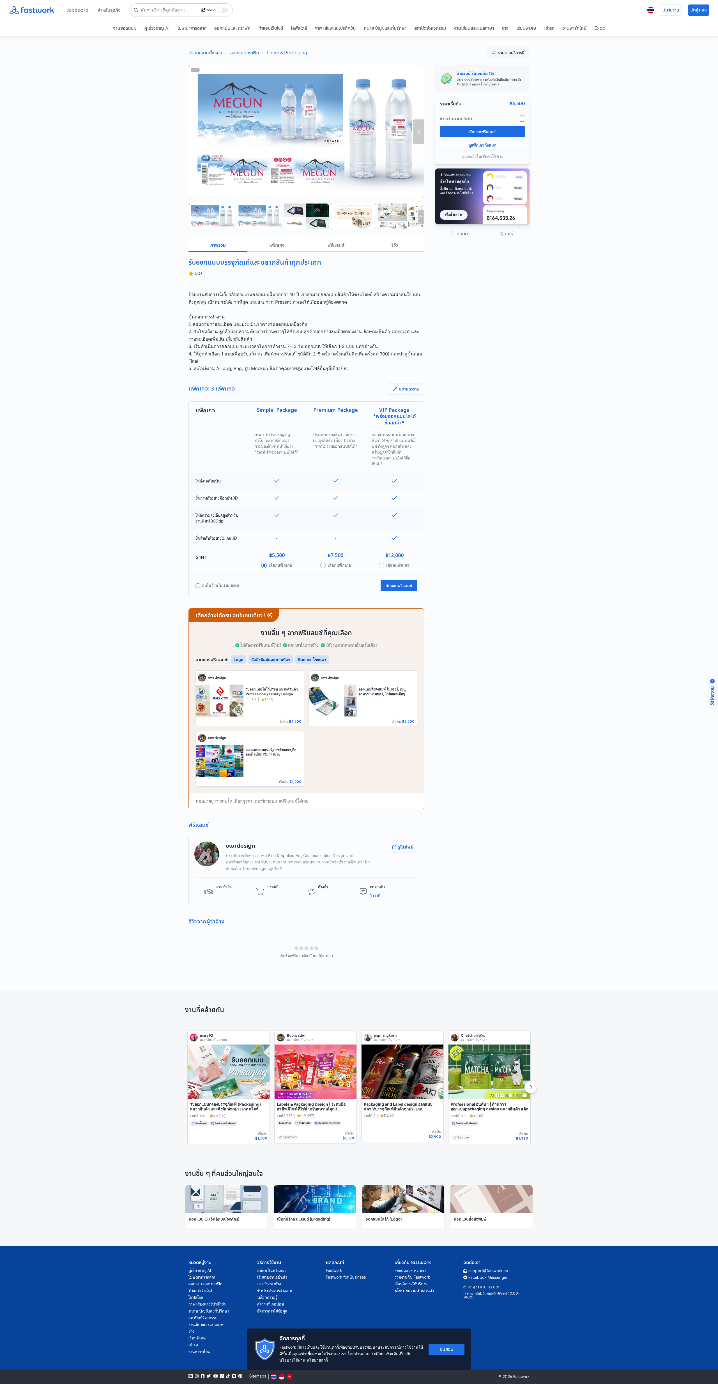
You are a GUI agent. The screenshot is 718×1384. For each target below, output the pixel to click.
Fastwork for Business (346, 1277)
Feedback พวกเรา (410, 1270)
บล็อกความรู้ (267, 1297)
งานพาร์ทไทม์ (574, 28)
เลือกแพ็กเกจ (280, 565)
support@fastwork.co (488, 1271)
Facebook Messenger (488, 1277)
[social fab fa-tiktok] (228, 1376)
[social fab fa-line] (190, 1376)
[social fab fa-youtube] (215, 1376)
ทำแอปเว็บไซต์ (270, 28)
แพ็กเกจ (277, 245)
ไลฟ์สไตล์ (299, 28)
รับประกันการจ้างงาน (274, 1290)
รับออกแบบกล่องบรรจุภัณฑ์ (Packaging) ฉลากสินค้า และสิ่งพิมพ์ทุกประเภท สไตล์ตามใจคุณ (225, 1109)
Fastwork (334, 1270)
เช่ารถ (549, 28)
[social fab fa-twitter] (209, 1376)
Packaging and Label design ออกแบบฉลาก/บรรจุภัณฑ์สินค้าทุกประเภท (398, 1107)
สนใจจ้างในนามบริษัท (220, 586)
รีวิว (394, 245)
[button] (458, 233)
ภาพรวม (218, 245)
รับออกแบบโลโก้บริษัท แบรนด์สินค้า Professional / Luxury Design (272, 691)
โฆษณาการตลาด (192, 28)
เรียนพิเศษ (526, 28)
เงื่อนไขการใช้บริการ (411, 1284)
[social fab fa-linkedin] (222, 1376)
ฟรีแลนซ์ (336, 245)
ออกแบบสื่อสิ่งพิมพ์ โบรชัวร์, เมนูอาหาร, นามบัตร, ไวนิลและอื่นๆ (382, 691)
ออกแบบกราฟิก (244, 52)
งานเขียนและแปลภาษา (474, 28)
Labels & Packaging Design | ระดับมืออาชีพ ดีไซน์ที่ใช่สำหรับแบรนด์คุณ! (311, 1107)
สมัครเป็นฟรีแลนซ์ (272, 1270)
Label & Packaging (287, 52)
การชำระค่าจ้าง (269, 1284)
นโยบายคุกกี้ (317, 1360)
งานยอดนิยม (124, 28)
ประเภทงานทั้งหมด (205, 52)
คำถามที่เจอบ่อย (270, 1304)
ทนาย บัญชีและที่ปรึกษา (385, 28)
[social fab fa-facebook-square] (202, 1376)
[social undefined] (234, 1376)
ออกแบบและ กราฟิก (232, 28)
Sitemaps (257, 1376)
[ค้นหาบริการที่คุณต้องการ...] (136, 10)
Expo (599, 28)
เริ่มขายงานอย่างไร (272, 1277)
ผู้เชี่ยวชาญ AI (157, 28)
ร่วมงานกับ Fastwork (412, 1277)
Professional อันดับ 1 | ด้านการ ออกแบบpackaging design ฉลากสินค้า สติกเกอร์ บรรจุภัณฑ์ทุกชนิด (489, 1109)
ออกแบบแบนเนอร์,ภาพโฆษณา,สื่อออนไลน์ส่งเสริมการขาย (271, 752)
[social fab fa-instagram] (197, 1376)
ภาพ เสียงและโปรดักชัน (335, 28)
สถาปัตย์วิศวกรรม (430, 28)
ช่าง (505, 28)
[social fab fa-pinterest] (240, 1376)
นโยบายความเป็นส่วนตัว (414, 1290)
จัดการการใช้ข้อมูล (272, 1311)
